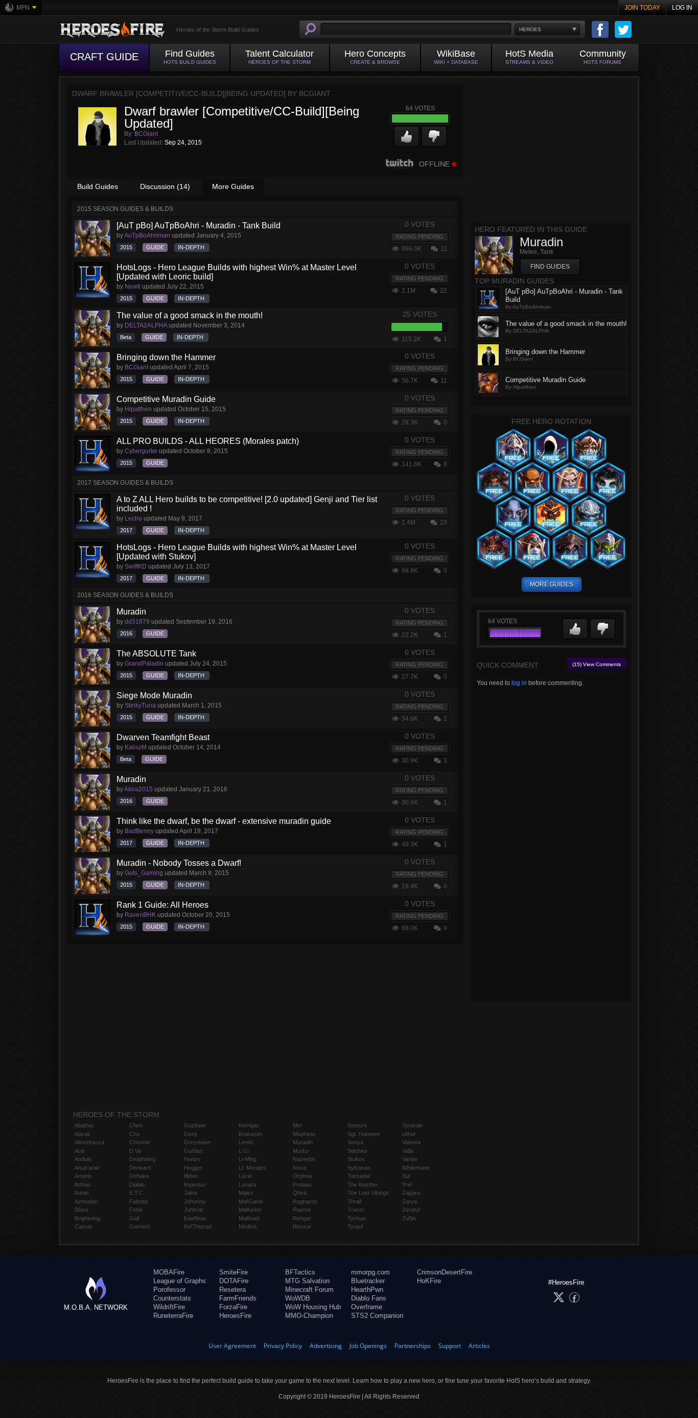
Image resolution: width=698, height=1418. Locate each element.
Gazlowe (195, 1125)
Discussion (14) (165, 186)
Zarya (409, 1201)
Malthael (249, 1218)
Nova (299, 1168)
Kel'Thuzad (198, 1226)
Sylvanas (358, 1168)
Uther (409, 1134)
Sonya (355, 1142)
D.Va (135, 1151)
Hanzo (192, 1159)
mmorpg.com (370, 1272)
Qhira (300, 1193)
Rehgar (302, 1218)
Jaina (190, 1193)
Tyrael (355, 1226)
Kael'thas (195, 1218)
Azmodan (86, 1201)
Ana (79, 1151)
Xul (406, 1176)
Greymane (197, 1142)
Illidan (191, 1176)
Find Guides (550, 266)
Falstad (138, 1201)
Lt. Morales (252, 1168)
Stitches (357, 1151)
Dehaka (139, 1176)
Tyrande (412, 1125)
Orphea (302, 1176)
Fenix (136, 1210)
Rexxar (302, 1226)
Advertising (326, 1345)
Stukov (356, 1159)
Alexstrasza (89, 1142)
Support (449, 1345)
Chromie (139, 1142)
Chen (136, 1125)
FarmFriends (238, 1298)
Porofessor (169, 1289)
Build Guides (97, 186)
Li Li (243, 1151)
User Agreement (232, 1345)
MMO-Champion (309, 1315)
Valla (407, 1151)
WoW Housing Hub (313, 1307)
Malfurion (250, 1210)
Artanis (83, 1176)
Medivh (248, 1226)
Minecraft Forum (309, 1289)
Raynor (302, 1210)
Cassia (83, 1226)
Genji (190, 1134)
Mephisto (304, 1134)
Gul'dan (193, 1151)
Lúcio (245, 1176)
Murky (301, 1151)
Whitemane (416, 1168)
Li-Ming (248, 1159)
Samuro (357, 1125)
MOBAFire (168, 1272)
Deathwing (142, 1159)
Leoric (246, 1142)
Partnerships (412, 1345)
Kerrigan (249, 1125)
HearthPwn (367, 1289)
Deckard (140, 1168)
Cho (134, 1134)
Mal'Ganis (251, 1201)
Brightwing (87, 1218)
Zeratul (411, 1210)
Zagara (411, 1193)
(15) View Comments (596, 664)
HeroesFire (235, 1315)
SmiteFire (233, 1272)
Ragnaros (305, 1201)
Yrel (407, 1184)
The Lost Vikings (368, 1193)
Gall (134, 1218)
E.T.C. (137, 1193)
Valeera (411, 1142)
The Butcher (362, 1184)
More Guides (233, 186)
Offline (434, 164)
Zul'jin (409, 1218)
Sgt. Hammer (363, 1134)
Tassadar (359, 1176)
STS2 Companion (377, 1315)
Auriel (81, 1193)
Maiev (246, 1193)
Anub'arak (87, 1168)
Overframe (366, 1307)
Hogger (193, 1168)
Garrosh (139, 1226)
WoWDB (297, 1298)
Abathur (84, 1125)
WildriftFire (169, 1307)
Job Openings (368, 1345)
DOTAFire (233, 1281)
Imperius (194, 1184)
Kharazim (250, 1134)
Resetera (232, 1289)
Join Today (642, 7)
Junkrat (193, 1210)
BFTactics (300, 1272)
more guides (551, 584)
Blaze (81, 1210)
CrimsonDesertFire (444, 1272)
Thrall (354, 1201)
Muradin (303, 1142)
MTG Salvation (307, 1281)
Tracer (355, 1210)
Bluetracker (368, 1281)
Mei (297, 1125)
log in (519, 683)
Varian (409, 1159)
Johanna (194, 1201)
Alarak (82, 1134)
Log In (682, 7)
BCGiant (146, 133)
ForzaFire (233, 1307)
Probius (302, 1184)
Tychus (356, 1218)
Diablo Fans (368, 1298)
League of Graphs (179, 1281)
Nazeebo (304, 1159)
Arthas (83, 1184)
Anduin (83, 1159)
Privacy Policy (283, 1345)
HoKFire (429, 1281)
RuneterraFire (173, 1315)
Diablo (137, 1184)
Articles (479, 1345)
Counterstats (172, 1298)
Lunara (247, 1184)
